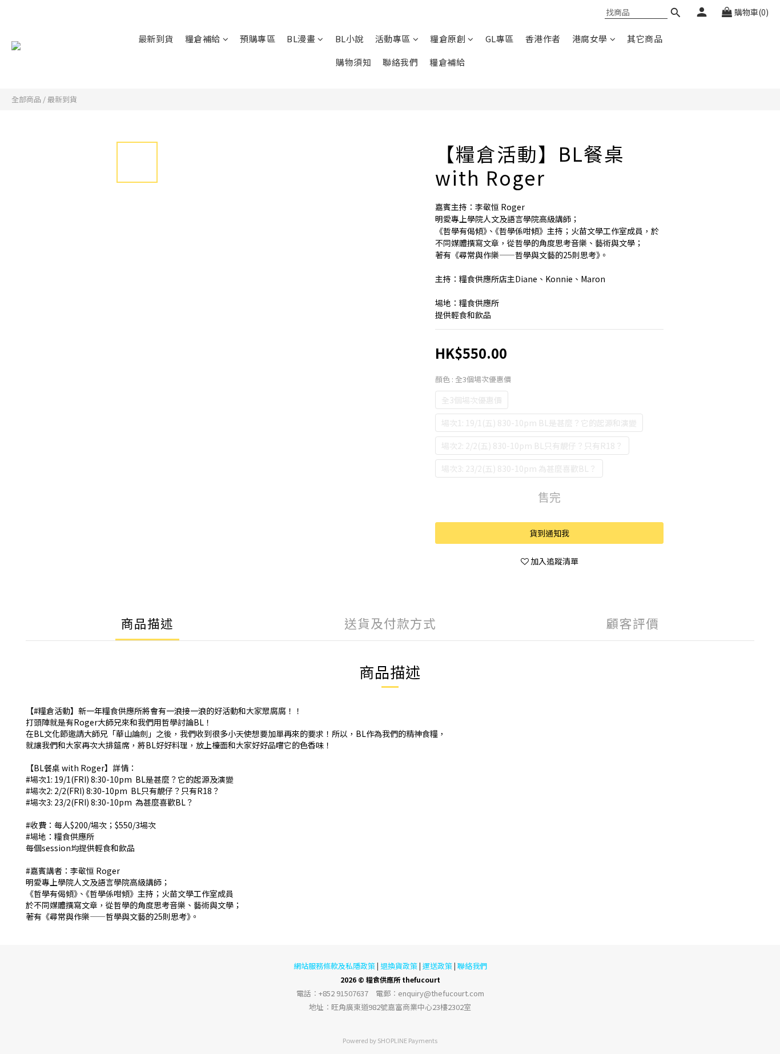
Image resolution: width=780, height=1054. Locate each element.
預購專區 (257, 39)
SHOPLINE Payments (407, 1040)
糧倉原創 (447, 39)
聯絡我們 (400, 62)
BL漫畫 (301, 39)
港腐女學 (590, 39)
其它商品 (644, 39)
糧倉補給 (202, 39)
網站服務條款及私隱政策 (334, 965)
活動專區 (393, 39)
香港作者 (543, 39)
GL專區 (499, 39)
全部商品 (26, 99)
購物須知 (353, 62)
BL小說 (349, 39)
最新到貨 (156, 39)
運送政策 (437, 965)
